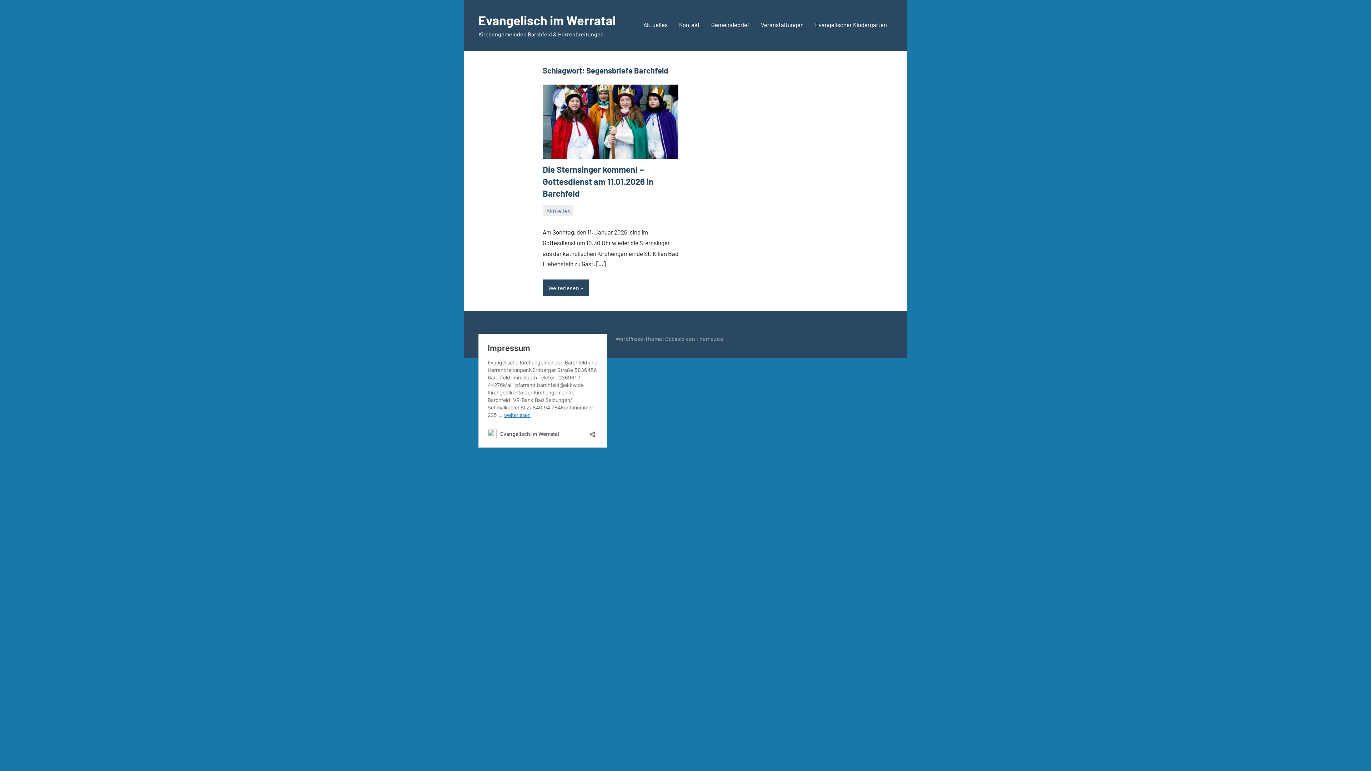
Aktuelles (655, 24)
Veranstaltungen (782, 24)
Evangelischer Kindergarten (851, 24)
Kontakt (689, 24)
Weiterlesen (563, 287)
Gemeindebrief (730, 24)
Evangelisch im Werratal (547, 20)
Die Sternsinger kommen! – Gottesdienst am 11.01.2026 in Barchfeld (598, 181)
